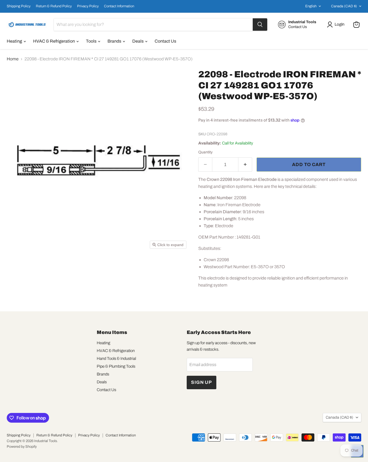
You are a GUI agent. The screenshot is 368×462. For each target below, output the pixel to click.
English (311, 6)
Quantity (205, 152)
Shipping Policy (18, 6)
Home (13, 59)
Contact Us (165, 41)
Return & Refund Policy (54, 6)
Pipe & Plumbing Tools (116, 366)
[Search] (260, 24)
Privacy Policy (88, 6)
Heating (15, 41)
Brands (114, 41)
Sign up (201, 382)
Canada (344, 6)
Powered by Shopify (22, 447)
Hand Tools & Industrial (116, 358)
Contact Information (119, 6)
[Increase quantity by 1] (245, 164)
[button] (336, 24)
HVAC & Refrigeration (54, 41)
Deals (138, 41)
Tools (91, 41)
